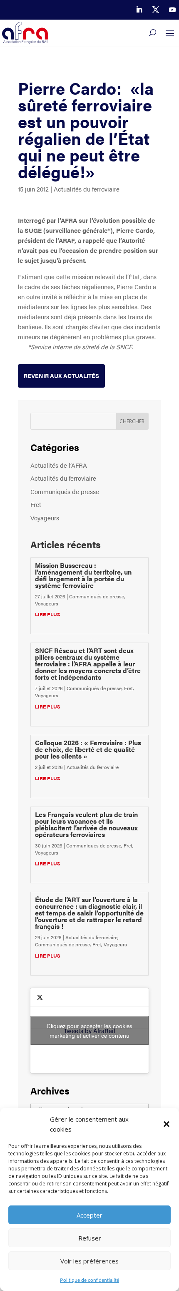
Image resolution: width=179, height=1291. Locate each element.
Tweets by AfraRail (89, 1030)
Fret (35, 504)
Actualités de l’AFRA (58, 465)
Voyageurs (44, 517)
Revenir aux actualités (61, 375)
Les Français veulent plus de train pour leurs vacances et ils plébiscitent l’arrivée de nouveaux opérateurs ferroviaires (86, 824)
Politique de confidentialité (89, 1279)
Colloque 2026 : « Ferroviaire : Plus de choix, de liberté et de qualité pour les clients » (88, 749)
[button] (166, 1124)
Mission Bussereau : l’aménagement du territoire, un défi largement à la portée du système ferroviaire (83, 575)
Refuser (89, 1238)
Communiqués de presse (64, 491)
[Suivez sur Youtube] (172, 9)
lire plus (47, 614)
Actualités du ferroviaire (86, 188)
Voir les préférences (89, 1261)
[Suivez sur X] (155, 9)
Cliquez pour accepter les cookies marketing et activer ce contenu (89, 1030)
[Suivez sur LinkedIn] (139, 9)
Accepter (89, 1215)
